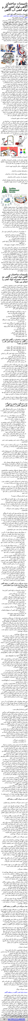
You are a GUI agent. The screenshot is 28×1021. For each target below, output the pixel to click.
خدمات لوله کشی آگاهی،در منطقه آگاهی (15, 992)
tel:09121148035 (16, 1019)
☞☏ (14, 1019)
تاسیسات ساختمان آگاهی (16, 16)
